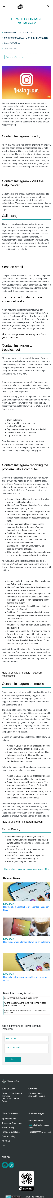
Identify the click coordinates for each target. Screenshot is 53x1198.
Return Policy (8, 1127)
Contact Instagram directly (19, 33)
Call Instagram (12, 43)
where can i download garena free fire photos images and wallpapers (25, 1004)
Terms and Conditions (12, 1123)
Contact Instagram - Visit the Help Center (26, 38)
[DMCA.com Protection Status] (13, 1197)
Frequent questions (11, 1132)
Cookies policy (8, 1136)
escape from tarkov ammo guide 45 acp (21, 998)
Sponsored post (9, 1119)
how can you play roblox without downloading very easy (25, 1011)
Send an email (11, 48)
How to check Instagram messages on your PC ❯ (26, 869)
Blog (4, 1145)
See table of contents (14, 57)
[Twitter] (11, 1168)
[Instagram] (5, 1168)
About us (6, 1141)
